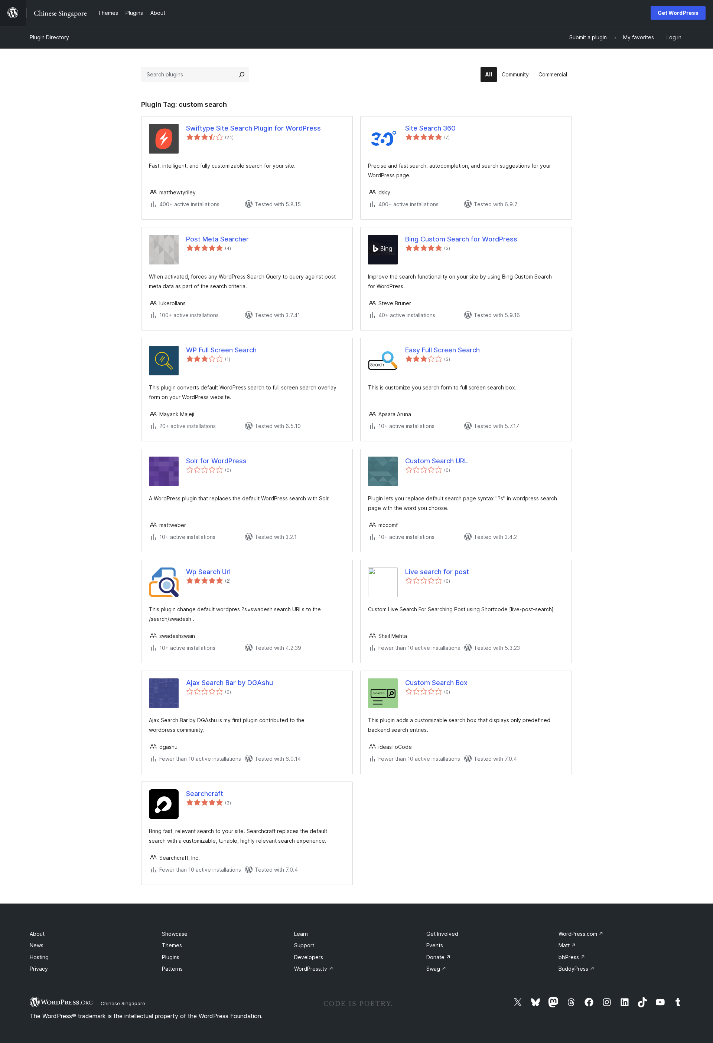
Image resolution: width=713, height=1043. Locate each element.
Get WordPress (678, 13)
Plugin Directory (49, 37)
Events (434, 945)
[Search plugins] (241, 74)
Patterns (172, 968)
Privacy (39, 968)
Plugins (170, 957)
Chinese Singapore (123, 1003)
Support (304, 945)
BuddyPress (577, 968)
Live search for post (437, 572)
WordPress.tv (313, 968)
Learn (301, 934)
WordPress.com (581, 934)
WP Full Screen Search (221, 350)
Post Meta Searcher (217, 239)
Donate (438, 957)
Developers (308, 957)
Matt (567, 945)
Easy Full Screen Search (442, 350)
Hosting (39, 957)
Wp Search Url (208, 572)
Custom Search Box (436, 683)
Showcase (175, 934)
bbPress (572, 957)
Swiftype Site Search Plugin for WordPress (253, 128)
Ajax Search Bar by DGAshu (229, 683)
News (36, 945)
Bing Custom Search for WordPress (461, 239)
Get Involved (442, 934)
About (37, 934)
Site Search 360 (430, 128)
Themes (172, 945)
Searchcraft (204, 793)
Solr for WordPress (216, 461)
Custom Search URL (436, 461)
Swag (436, 968)
